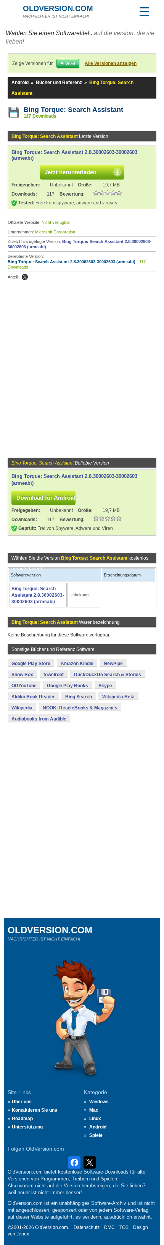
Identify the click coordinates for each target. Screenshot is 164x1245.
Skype (105, 685)
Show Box (22, 674)
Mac (93, 1110)
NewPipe (113, 663)
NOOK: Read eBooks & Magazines (80, 708)
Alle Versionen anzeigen (111, 63)
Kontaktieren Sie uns (34, 1110)
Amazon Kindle (77, 663)
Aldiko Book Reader (33, 696)
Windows (99, 1101)
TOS (124, 1227)
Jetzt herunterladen (70, 172)
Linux (95, 1118)
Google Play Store (30, 663)
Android (20, 82)
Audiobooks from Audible (38, 719)
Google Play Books (67, 685)
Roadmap (22, 1118)
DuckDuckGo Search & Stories (107, 674)
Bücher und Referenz (59, 82)
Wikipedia (21, 708)
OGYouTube (24, 685)
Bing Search (78, 696)
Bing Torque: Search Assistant (73, 109)
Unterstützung (27, 1127)
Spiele (96, 1135)
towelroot (53, 674)
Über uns (22, 1101)
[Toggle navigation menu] (144, 11)
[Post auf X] (25, 277)
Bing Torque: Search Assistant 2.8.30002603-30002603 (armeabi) (71, 261)
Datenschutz (87, 1227)
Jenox (22, 1234)
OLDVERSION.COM (58, 8)
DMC (109, 1227)
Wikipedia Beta (118, 696)
